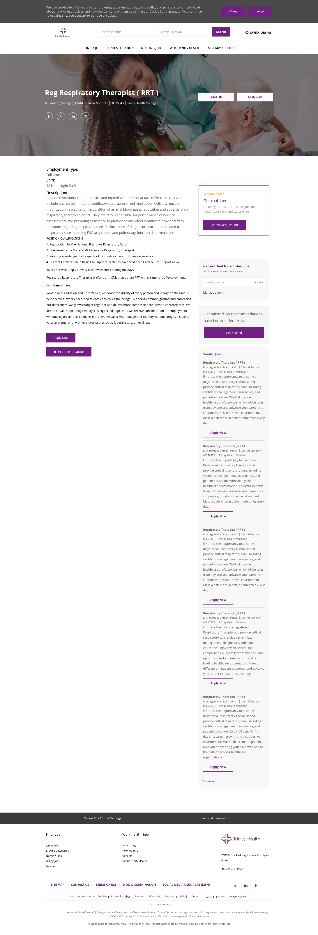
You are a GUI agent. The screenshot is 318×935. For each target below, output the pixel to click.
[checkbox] (216, 97)
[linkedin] (245, 884)
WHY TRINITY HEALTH (185, 48)
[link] (213, 292)
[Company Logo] (63, 32)
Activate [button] (258, 282)
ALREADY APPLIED (221, 48)
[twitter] (235, 884)
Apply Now (221, 432)
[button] (255, 97)
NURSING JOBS (151, 48)
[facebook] (256, 884)
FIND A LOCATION (121, 48)
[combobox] (123, 32)
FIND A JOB (92, 48)
